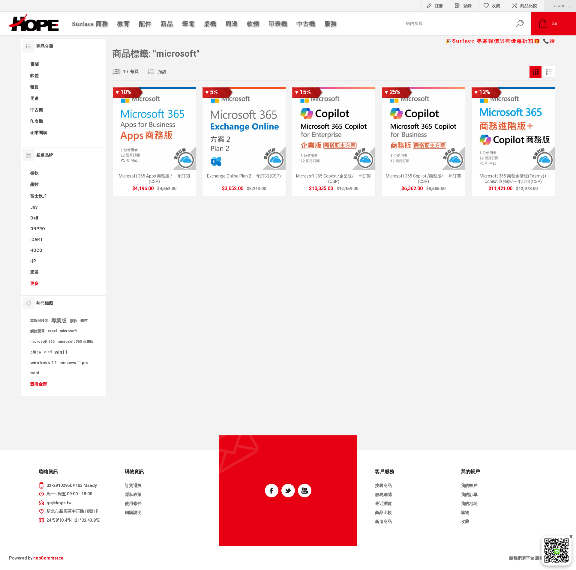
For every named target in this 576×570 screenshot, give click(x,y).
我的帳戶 (469, 485)
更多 (34, 283)
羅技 (34, 184)
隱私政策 (133, 494)
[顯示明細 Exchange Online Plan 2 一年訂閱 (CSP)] (244, 141)
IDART (36, 239)
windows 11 (43, 363)
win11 (61, 352)
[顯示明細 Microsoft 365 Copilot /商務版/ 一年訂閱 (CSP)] (423, 141)
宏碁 (34, 272)
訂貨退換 (133, 485)
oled (48, 352)
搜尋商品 (383, 485)
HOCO (36, 250)
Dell (34, 218)
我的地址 (469, 503)
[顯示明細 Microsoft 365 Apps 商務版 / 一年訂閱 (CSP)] (154, 141)
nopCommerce (48, 558)
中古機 (36, 109)
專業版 (59, 321)
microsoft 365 (42, 341)
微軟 (34, 173)
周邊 (34, 98)
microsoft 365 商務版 (76, 341)
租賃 (34, 87)
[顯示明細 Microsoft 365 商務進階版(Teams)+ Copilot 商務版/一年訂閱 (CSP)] (513, 141)
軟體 (34, 75)
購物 (465, 512)
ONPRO (37, 228)
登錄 (467, 5)
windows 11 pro (74, 362)
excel (52, 331)
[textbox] (453, 23)
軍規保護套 (39, 320)
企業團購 (38, 132)
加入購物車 (147, 177)
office (35, 352)
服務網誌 (383, 494)
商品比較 (528, 5)
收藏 (465, 521)
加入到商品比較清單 (188, 177)
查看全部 (38, 383)
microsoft (68, 331)
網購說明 (133, 512)
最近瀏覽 (383, 503)
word (34, 373)
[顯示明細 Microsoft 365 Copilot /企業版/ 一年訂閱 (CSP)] (333, 141)
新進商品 (383, 521)
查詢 (519, 23)
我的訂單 (469, 494)
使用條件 (133, 503)
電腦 (34, 64)
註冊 (439, 5)
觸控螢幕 (37, 331)
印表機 (36, 121)
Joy (34, 207)
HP (33, 261)
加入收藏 (174, 177)
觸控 (84, 320)
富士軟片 (38, 195)
